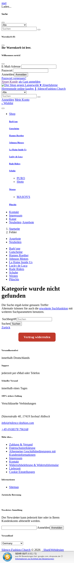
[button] (7, 103)
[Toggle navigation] (3, 108)
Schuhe (12, 171)
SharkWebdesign (53, 549)
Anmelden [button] (8, 99)
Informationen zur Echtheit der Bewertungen (34, 559)
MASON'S (23, 196)
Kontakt (14, 212)
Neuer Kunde (10, 81)
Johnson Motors (16, 142)
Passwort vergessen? (14, 78)
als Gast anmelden (29, 81)
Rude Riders (14, 164)
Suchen (16, 323)
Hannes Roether (16, 135)
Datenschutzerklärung (22, 448)
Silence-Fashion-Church (16, 549)
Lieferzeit (14, 468)
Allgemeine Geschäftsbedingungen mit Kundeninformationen (32, 453)
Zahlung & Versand (21, 444)
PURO (21, 178)
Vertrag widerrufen (37, 337)
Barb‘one (13, 121)
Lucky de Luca (16, 156)
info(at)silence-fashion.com (18, 422)
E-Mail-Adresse (11, 66)
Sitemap (14, 487)
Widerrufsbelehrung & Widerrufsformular (34, 465)
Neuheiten (15, 222)
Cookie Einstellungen (22, 471)
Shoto (20, 181)
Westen (12, 189)
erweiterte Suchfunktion (53, 308)
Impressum (15, 215)
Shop (12, 113)
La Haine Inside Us (17, 149)
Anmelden (21, 74)
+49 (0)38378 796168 (15, 429)
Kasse (12, 218)
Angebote (28, 222)
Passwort (7, 70)
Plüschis (12, 204)
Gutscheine (14, 128)
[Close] (3, 22)
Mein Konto (22, 99)
